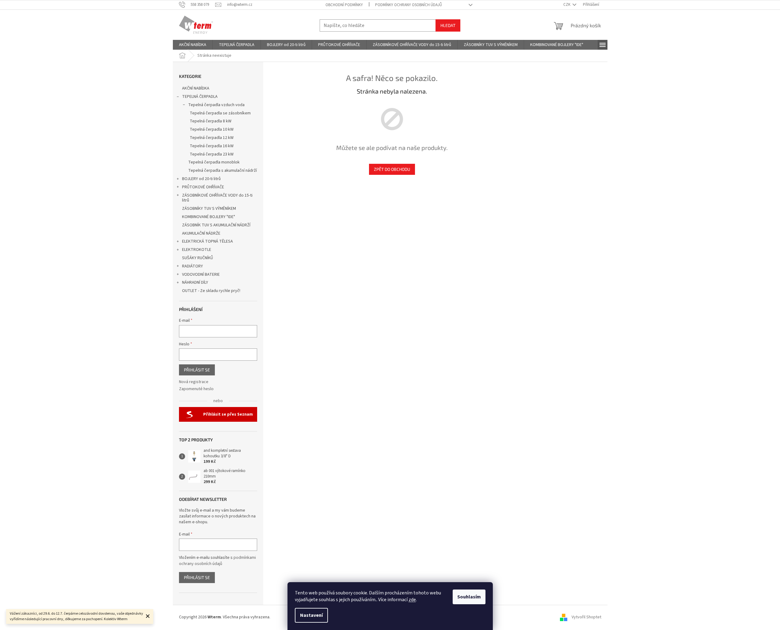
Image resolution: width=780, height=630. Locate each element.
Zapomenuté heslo (196, 389)
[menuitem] (192, 45)
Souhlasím (469, 597)
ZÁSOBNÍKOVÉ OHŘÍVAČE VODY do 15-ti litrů (217, 198)
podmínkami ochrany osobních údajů (217, 561)
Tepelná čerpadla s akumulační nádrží (222, 170)
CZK (567, 4)
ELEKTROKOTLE (196, 250)
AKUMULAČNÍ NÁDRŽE (201, 233)
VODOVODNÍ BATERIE (201, 274)
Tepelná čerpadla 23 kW (212, 154)
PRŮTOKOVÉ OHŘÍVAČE (203, 187)
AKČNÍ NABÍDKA (195, 88)
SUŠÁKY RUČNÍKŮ (197, 258)
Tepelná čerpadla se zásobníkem (220, 113)
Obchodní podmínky (344, 5)
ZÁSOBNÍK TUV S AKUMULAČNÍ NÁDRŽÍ (216, 225)
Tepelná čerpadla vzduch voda (216, 105)
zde (412, 599)
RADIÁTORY (192, 266)
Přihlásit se (197, 369)
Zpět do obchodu (392, 169)
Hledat (447, 25)
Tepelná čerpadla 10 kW (212, 129)
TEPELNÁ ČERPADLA (200, 97)
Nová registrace (193, 382)
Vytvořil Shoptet (586, 617)
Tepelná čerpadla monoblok (214, 162)
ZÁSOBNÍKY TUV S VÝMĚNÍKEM (209, 209)
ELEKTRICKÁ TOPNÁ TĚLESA (207, 241)
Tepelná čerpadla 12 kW (212, 138)
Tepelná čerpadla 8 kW (210, 121)
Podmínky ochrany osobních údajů (408, 5)
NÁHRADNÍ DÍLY (195, 282)
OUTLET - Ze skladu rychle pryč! (211, 291)
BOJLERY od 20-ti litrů (201, 179)
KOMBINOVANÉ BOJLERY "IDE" (208, 217)
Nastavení (311, 615)
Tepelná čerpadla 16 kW (212, 146)
